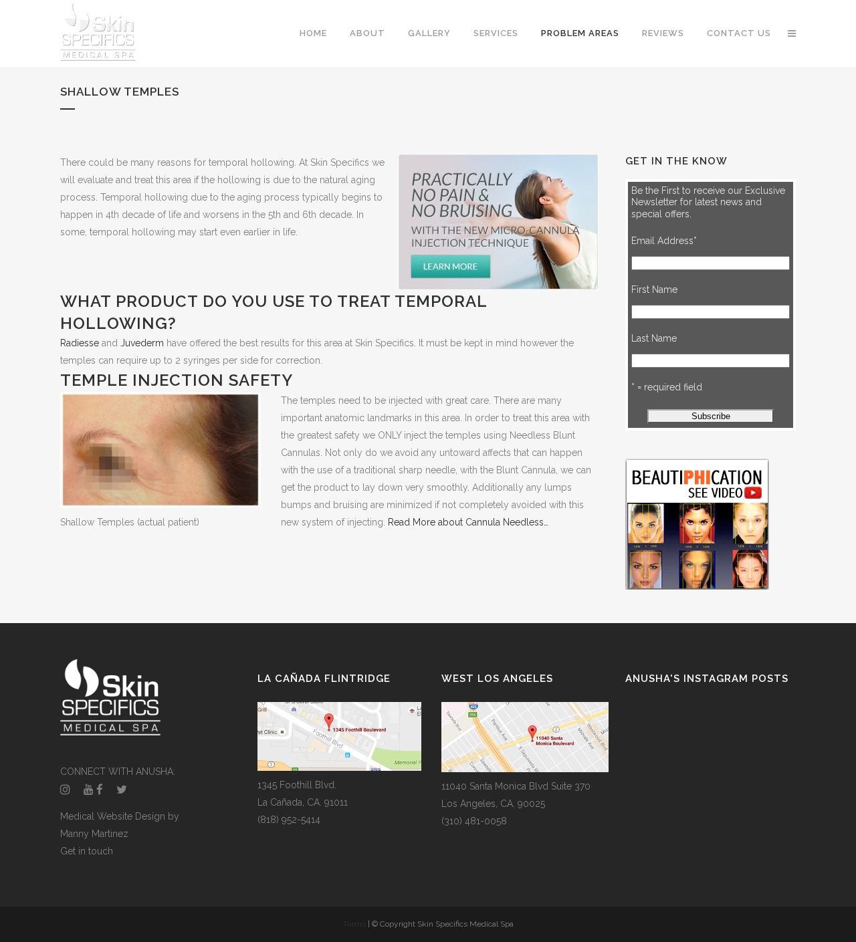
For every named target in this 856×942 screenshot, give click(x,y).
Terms (355, 924)
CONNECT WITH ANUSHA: (117, 771)
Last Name (654, 338)
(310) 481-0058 (474, 821)
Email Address (664, 240)
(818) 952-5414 (288, 819)
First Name (654, 289)
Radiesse (79, 343)
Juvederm (142, 343)
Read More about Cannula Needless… (468, 522)
